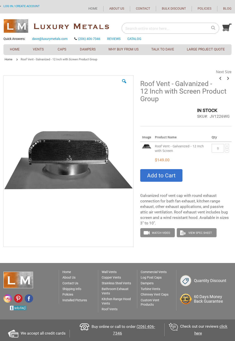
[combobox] (156, 28)
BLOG (227, 8)
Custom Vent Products (150, 302)
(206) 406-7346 (89, 39)
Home (8, 59)
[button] (124, 84)
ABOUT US (116, 8)
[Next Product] (228, 78)
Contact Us (70, 283)
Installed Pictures (74, 300)
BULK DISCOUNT (174, 8)
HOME (93, 8)
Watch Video (161, 233)
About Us (69, 277)
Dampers (147, 283)
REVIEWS (113, 39)
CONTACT (143, 8)
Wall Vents (109, 272)
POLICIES (204, 8)
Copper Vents (111, 277)
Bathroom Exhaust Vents (115, 291)
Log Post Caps (151, 277)
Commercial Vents (154, 272)
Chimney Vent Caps (154, 294)
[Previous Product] (220, 78)
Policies (67, 294)
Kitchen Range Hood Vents (116, 301)
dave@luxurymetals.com (49, 39)
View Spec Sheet (200, 233)
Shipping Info (71, 289)
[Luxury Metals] (60, 26)
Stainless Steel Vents (116, 283)
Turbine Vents (150, 289)
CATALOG (134, 39)
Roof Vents (110, 309)
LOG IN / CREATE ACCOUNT (21, 6)
